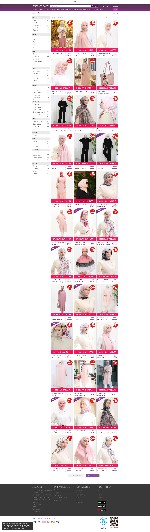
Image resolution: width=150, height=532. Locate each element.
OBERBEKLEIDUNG (56, 9)
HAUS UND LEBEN (94, 9)
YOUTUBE (100, 499)
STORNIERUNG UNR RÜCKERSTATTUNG (41, 495)
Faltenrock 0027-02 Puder (58, 53)
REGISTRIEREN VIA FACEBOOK (99, 2)
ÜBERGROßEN (79, 492)
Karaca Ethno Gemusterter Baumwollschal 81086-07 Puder (103, 432)
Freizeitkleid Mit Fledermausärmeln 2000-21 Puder (58, 319)
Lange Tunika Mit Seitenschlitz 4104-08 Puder (102, 395)
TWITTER (100, 492)
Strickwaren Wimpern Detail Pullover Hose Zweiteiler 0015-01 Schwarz (103, 168)
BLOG (108, 2)
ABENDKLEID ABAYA (80, 495)
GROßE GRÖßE (64, 9)
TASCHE (78, 499)
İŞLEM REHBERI (36, 509)
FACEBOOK (100, 490)
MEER (88, 9)
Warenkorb (115, 6)
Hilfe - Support (57, 495)
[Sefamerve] (40, 6)
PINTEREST (100, 497)
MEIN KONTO (106, 6)
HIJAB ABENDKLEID (80, 490)
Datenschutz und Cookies (11, 528)
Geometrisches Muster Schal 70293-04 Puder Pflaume (80, 244)
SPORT (84, 9)
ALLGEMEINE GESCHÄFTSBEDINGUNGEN (42, 490)
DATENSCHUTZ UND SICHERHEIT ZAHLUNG (42, 497)
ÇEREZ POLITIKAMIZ (37, 504)
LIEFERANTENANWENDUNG (60, 497)
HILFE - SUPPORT (114, 2)
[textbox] (69, 6)
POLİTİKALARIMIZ (36, 511)
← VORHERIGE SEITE (76, 475)
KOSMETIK (101, 9)
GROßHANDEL (57, 500)
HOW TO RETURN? (36, 502)
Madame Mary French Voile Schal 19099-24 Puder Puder (103, 55)
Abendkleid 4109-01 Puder (81, 91)
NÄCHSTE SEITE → (92, 475)
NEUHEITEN (34, 9)
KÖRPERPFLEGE (79, 502)
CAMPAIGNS (35, 506)
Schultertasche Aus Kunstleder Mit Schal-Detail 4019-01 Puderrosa (103, 93)
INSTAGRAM (100, 495)
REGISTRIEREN (88, 2)
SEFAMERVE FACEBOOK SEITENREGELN (41, 499)
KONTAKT (56, 493)
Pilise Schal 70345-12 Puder (81, 204)
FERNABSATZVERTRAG (37, 492)
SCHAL (77, 497)
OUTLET (115, 9)
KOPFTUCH (49, 9)
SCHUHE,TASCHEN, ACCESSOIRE (75, 9)
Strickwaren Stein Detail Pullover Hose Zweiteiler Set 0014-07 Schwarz (58, 131)
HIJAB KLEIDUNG (41, 9)
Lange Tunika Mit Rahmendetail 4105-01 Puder (80, 395)
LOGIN (82, 2)
